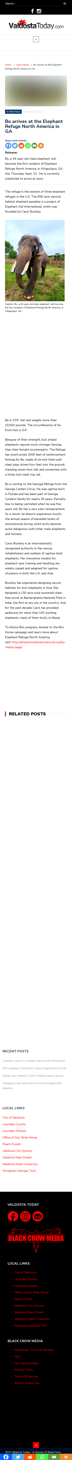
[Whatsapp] (28, 146)
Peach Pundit (12, 1144)
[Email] (34, 146)
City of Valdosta (13, 1118)
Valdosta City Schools (17, 1151)
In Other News (14, 111)
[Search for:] (15, 3)
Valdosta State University (20, 1164)
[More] (41, 146)
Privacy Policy (23, 1370)
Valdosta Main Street (17, 1157)
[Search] (64, 3)
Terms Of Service (26, 1377)
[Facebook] (32, 11)
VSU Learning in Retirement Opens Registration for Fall (34, 1068)
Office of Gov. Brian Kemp (20, 1137)
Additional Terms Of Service (33, 1350)
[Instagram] (39, 11)
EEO (17, 1357)
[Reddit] (21, 146)
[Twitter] (15, 146)
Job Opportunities (26, 1363)
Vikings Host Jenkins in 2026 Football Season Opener (33, 1075)
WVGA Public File (26, 1383)
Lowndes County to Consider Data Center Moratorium (34, 1060)
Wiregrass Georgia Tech (19, 1171)
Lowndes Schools (14, 1131)
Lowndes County (14, 1124)
